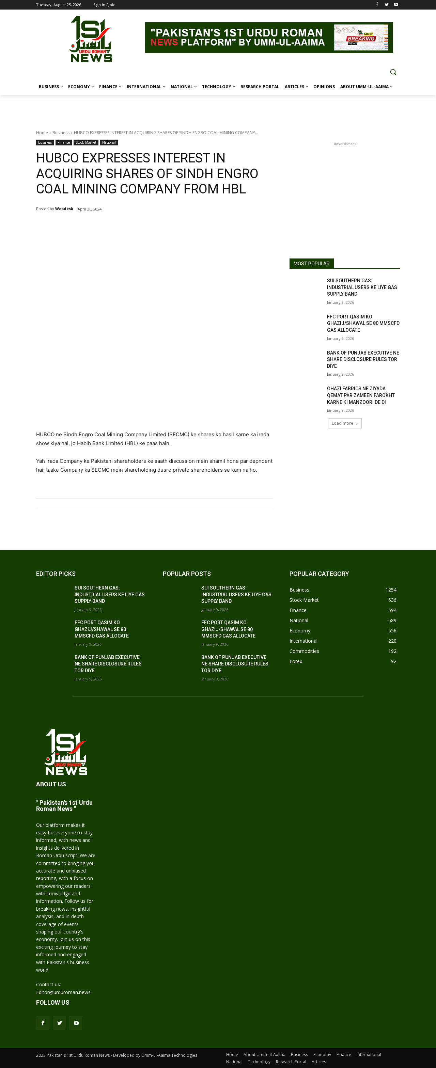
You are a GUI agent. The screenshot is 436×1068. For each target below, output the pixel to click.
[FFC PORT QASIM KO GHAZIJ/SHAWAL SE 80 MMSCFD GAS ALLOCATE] (306, 325)
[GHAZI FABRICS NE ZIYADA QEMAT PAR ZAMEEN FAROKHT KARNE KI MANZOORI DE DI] (306, 397)
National (109, 142)
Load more (342, 423)
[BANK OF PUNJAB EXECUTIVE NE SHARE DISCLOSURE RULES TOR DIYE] (306, 361)
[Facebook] (377, 5)
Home (42, 133)
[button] (393, 72)
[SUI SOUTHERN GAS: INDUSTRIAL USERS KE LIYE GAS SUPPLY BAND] (306, 289)
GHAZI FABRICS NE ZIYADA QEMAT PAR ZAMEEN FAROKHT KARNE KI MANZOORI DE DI (361, 395)
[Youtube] (396, 5)
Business (60, 133)
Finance (64, 142)
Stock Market (86, 142)
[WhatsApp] (116, 226)
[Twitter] (386, 5)
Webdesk (64, 208)
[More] (132, 226)
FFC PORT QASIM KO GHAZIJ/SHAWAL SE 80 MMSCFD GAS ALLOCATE (363, 323)
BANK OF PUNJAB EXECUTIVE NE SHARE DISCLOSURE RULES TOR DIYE (363, 359)
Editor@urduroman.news (63, 992)
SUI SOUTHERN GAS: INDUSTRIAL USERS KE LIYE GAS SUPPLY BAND (362, 287)
